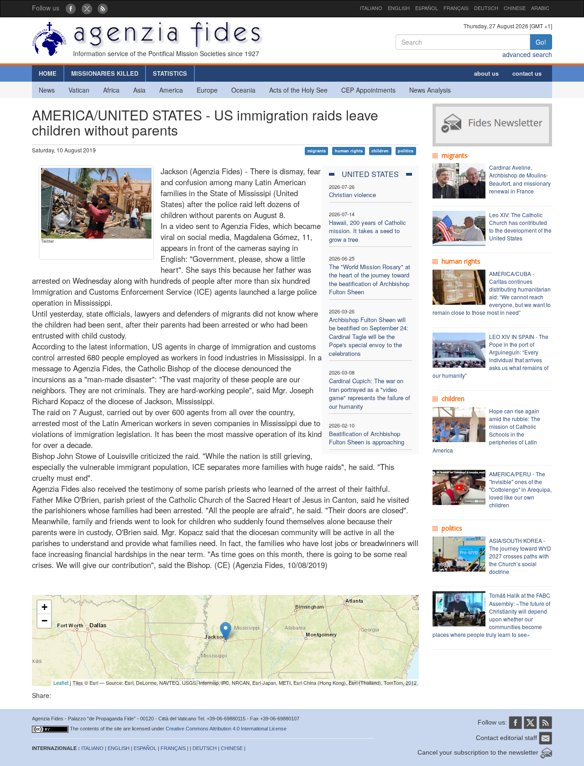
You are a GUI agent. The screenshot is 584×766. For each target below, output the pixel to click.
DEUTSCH (486, 7)
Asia (139, 89)
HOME (48, 73)
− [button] (44, 620)
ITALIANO (371, 7)
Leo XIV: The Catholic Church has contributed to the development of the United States (520, 226)
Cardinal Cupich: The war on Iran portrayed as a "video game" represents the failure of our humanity (369, 393)
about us (486, 73)
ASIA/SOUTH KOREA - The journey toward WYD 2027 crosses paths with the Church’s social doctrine (520, 556)
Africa (111, 89)
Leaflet (60, 682)
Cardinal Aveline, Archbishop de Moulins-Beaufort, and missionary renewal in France (520, 178)
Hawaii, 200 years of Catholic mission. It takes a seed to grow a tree (367, 231)
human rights (349, 151)
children (380, 151)
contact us (527, 73)
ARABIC (540, 7)
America (171, 89)
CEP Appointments (368, 89)
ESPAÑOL (426, 7)
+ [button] (44, 607)
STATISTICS (170, 73)
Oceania (243, 89)
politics (405, 151)
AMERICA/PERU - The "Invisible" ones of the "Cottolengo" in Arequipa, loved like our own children (520, 489)
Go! (541, 42)
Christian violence (352, 194)
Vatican (78, 89)
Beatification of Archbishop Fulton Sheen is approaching (366, 438)
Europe (207, 89)
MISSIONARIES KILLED (104, 73)
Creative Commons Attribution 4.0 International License (226, 728)
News (47, 89)
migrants (317, 151)
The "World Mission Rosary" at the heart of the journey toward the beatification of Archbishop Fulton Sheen (369, 279)
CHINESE (515, 7)
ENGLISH (399, 7)
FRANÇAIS (456, 7)
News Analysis (430, 89)
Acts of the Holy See (298, 89)
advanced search (527, 54)
